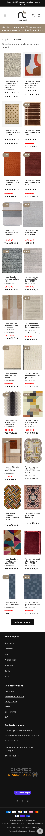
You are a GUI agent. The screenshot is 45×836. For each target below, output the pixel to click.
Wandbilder (10, 660)
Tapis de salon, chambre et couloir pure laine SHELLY (11, 517)
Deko (7, 654)
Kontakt (8, 671)
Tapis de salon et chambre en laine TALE (32, 132)
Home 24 (9, 706)
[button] (5, 15)
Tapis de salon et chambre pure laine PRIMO (32, 561)
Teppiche (9, 649)
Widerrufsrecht (16, 823)
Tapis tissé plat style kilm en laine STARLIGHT (12, 132)
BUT (6, 717)
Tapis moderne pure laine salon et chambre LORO (32, 326)
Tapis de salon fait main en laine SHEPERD (11, 279)
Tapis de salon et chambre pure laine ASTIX (11, 561)
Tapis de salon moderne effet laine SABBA (31, 279)
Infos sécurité (12, 756)
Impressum (33, 831)
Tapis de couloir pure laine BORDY (11, 604)
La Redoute (10, 691)
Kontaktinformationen (31, 827)
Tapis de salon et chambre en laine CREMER (11, 182)
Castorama (10, 712)
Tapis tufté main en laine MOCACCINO (11, 469)
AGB (7, 676)
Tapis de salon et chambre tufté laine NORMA (32, 83)
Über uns (9, 665)
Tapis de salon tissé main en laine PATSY (31, 232)
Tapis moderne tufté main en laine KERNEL (10, 422)
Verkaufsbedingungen (18, 831)
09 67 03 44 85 (12, 740)
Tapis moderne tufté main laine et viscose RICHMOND (11, 327)
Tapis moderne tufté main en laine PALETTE (31, 422)
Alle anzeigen (22, 622)
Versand (16, 827)
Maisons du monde (14, 696)
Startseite (10, 643)
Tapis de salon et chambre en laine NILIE (32, 182)
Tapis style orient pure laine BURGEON (32, 515)
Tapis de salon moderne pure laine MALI (10, 376)
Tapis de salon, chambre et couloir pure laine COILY (32, 470)
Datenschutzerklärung (34, 823)
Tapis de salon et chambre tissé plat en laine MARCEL (11, 84)
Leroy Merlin (11, 701)
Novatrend (21, 820)
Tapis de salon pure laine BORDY (32, 604)
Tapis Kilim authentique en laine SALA (11, 232)
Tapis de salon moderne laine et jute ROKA (32, 376)
